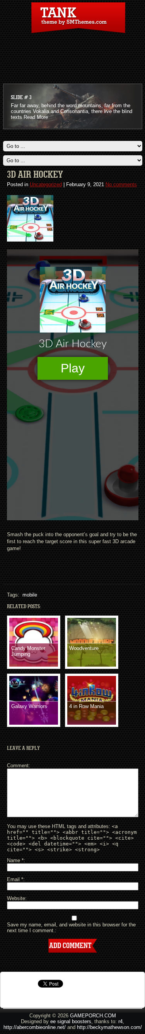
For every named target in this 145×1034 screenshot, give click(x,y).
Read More (36, 117)
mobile (29, 595)
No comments (121, 184)
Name (15, 860)
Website (16, 898)
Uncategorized (46, 184)
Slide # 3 (21, 97)
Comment (18, 765)
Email (15, 879)
